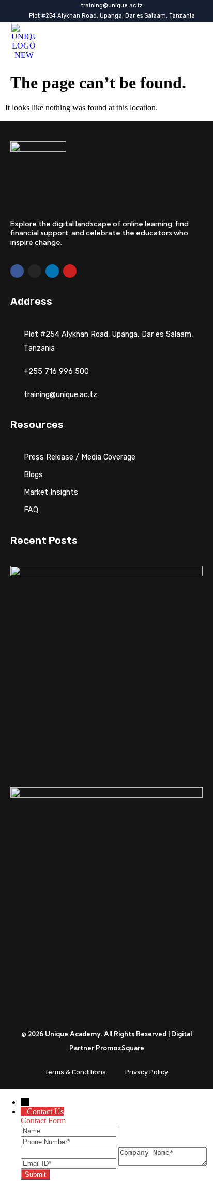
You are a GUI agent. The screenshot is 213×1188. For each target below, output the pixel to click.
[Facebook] (17, 271)
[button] (187, 42)
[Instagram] (34, 271)
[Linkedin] (52, 271)
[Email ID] (69, 1163)
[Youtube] (70, 271)
